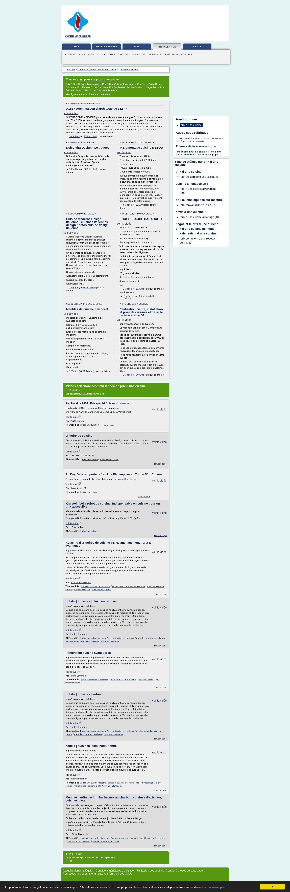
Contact (186, 54)
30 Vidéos (74, 136)
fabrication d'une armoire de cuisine (128, 586)
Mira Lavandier (79, 675)
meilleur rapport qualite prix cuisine (82, 641)
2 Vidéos (73, 287)
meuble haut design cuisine (152, 838)
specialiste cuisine (107, 425)
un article (155, 54)
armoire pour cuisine (109, 459)
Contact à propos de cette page (184, 870)
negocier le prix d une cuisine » (84, 304)
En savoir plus (216, 887)
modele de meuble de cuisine (105, 841)
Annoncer (171, 54)
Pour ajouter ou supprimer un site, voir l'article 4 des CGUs (97, 873)
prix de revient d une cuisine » (136, 214)
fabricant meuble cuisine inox (78, 841)
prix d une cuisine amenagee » (83, 103)
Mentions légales (84, 870)
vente (197, 46)
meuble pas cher (106, 46)
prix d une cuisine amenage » (82, 142)
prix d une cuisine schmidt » (135, 304)
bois (137, 46)
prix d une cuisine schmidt (195, 228)
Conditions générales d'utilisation (115, 870)
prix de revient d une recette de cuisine (139, 297)
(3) (200, 176)
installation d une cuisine (123, 679)
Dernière (111, 858)
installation (167, 47)
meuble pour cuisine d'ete (150, 638)
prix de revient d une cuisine (196, 233)
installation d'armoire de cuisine (95, 586)
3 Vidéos (127, 204)
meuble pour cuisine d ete (88, 734)
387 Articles (89, 287)
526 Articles (142, 204)
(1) (197, 240)
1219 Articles (86, 394)
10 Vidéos (74, 169)
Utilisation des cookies (150, 870)
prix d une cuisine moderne (94, 638)
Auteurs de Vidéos (116, 54)
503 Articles (90, 169)
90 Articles (141, 374)
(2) (198, 205)
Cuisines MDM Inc (81, 582)
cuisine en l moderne (109, 641)
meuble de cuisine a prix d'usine (121, 638)
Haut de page (160, 464)
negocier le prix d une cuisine (197, 224)
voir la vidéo (71, 113)
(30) (198, 190)
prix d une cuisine (89, 425)
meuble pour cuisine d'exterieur (96, 838)
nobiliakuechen (79, 634)
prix (76, 46)
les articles (88, 94)
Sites (99, 54)
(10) (200, 217)
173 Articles (90, 136)
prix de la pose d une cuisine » (136, 142)
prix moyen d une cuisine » (81, 214)
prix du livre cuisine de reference (94, 680)
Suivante (100, 858)
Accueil (70, 54)
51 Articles (141, 288)
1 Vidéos (127, 288)
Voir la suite (71, 417)
